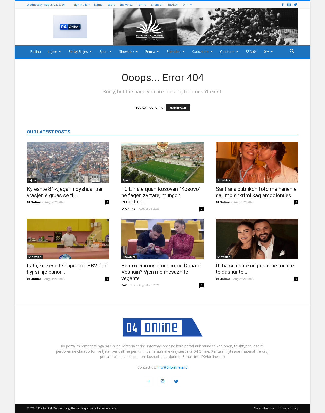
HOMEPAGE (178, 107)
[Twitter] (295, 4)
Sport (111, 4)
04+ (266, 51)
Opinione (227, 51)
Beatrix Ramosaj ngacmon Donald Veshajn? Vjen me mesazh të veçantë (161, 272)
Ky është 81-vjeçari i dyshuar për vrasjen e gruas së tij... (65, 192)
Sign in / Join (82, 4)
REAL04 (173, 4)
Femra (141, 4)
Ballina (35, 51)
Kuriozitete (200, 51)
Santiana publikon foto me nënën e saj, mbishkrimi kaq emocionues (256, 192)
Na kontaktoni (264, 408)
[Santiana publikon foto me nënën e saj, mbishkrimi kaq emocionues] (257, 162)
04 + (185, 4)
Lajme (98, 4)
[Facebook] (282, 4)
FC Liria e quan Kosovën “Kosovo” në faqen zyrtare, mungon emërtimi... (161, 195)
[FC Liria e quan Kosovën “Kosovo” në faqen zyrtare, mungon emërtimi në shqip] (162, 162)
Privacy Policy (288, 408)
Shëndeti (157, 4)
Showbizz (126, 4)
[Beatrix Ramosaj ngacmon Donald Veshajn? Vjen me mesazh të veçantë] (162, 239)
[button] (292, 51)
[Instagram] (289, 4)
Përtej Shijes (78, 51)
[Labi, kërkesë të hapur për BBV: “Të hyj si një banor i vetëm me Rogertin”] (68, 239)
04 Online (34, 202)
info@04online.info (172, 367)
